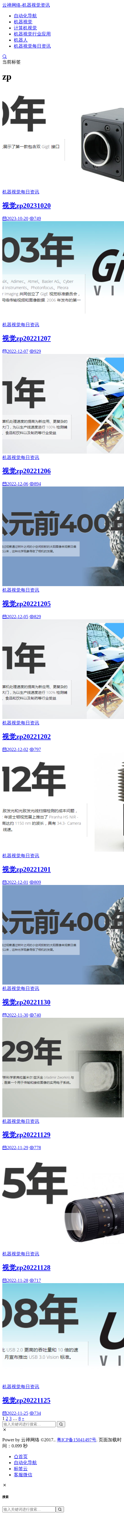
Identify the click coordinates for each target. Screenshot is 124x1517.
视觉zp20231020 (26, 205)
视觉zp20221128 (26, 1267)
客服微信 (23, 1474)
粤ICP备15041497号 (76, 1439)
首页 (23, 1456)
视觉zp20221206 (26, 471)
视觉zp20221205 (26, 603)
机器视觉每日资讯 (32, 46)
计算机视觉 (25, 27)
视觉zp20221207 (26, 338)
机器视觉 (23, 21)
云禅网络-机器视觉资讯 (26, 5)
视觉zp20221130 (26, 1002)
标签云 (21, 1468)
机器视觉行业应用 (32, 33)
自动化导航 (25, 15)
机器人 (21, 40)
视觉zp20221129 (26, 1134)
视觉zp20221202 (26, 736)
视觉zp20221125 (26, 1400)
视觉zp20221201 (26, 869)
